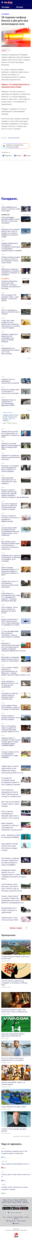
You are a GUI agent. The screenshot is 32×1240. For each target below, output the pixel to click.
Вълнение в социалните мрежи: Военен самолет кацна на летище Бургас (10, 659)
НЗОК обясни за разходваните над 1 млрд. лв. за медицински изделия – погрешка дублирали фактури (10, 597)
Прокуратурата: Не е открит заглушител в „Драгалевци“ (9, 910)
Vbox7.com (10, 1199)
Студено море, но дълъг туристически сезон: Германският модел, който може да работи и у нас (12, 769)
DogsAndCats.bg (23, 1199)
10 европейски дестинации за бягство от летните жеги (15, 958)
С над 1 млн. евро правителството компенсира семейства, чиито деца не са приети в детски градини (10, 324)
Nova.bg (19, 1202)
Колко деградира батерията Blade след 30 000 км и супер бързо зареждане (10, 220)
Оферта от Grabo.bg (6, 412)
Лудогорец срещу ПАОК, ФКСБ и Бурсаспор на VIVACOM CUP (12, 1035)
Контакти (27, 1217)
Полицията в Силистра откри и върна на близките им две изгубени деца (9, 696)
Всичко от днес (16, 928)
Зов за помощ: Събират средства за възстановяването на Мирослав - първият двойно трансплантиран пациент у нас (15, 671)
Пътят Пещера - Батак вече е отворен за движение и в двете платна (9, 610)
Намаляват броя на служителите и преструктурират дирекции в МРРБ (8, 402)
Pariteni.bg (3, 1202)
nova (4, 1157)
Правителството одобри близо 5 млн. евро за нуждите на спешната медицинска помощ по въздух (10, 233)
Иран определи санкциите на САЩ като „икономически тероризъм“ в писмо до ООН (11, 826)
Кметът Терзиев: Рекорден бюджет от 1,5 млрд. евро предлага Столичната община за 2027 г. (10, 571)
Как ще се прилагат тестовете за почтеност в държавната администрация (10, 518)
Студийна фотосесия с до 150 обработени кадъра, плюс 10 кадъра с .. (11, 419)
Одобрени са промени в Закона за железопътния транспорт (10, 457)
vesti (4, 1180)
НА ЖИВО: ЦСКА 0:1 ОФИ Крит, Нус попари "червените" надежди (14, 1188)
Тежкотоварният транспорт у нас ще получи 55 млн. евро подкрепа (9, 480)
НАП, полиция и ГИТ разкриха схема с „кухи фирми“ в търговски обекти (10, 297)
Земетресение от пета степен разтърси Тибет (9, 919)
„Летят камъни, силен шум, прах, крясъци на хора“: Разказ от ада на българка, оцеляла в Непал (11, 887)
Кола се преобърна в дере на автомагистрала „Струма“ (10, 312)
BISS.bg (12, 1201)
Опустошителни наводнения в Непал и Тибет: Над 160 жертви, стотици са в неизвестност (11, 793)
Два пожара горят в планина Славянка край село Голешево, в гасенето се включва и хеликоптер (10, 545)
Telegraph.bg (25, 1202)
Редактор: (4, 138)
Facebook (18, 155)
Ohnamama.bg (18, 1201)
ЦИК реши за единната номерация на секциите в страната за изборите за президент (10, 272)
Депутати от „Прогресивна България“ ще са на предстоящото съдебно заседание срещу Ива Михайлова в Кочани (13, 647)
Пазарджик (9, 198)
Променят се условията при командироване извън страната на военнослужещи (10, 468)
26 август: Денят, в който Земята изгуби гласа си (15, 1176)
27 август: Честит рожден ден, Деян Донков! (13, 1130)
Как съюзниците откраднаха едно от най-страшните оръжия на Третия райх (14, 1152)
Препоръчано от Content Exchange (21, 1136)
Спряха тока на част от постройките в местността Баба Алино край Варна (10, 584)
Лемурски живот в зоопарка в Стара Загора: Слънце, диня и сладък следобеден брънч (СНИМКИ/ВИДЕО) (10, 741)
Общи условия (23, 1230)
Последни (5, 7)
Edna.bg (9, 1202)
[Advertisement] (16, 176)
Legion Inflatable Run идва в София (13, 1107)
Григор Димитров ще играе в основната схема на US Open (10, 209)
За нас (4, 1217)
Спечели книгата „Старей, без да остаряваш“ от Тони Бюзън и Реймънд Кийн (14, 983)
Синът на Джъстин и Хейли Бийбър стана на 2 (15, 1164)
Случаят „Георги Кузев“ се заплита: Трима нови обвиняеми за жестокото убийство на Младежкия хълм (12, 899)
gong (4, 1193)
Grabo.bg (25, 1201)
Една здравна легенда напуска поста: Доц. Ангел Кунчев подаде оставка (9, 847)
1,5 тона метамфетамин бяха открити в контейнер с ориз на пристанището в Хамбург (10, 634)
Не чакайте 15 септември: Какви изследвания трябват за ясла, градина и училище (10, 781)
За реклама (9, 1217)
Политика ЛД (22, 1221)
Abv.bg (4, 1199)
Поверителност (12, 1221)
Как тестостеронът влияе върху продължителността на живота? (12, 1059)
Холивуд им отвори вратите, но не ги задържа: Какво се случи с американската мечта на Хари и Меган (13, 874)
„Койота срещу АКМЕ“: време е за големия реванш (13, 1083)
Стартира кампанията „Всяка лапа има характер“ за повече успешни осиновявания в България (10, 284)
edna (4, 1168)
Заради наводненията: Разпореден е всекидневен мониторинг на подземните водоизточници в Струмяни (11, 246)
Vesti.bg (14, 1202)
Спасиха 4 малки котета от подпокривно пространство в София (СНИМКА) (10, 754)
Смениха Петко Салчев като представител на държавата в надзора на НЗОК (10, 434)
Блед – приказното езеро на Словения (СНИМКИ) (10, 836)
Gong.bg (16, 1199)
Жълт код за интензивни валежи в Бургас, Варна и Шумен (10, 804)
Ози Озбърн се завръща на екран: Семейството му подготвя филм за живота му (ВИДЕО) (10, 861)
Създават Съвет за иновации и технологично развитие (10, 381)
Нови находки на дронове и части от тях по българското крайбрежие (9, 684)
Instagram (28, 155)
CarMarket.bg (6, 1201)
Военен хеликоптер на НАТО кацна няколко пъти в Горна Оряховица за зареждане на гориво (10, 622)
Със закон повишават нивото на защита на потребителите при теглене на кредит (9, 506)
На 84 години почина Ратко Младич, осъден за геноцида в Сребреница (10, 707)
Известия (17, 1223)
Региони (19, 7)
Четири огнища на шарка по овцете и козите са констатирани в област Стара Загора (10, 259)
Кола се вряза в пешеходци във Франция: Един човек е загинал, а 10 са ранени (10, 814)
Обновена (3, 50)
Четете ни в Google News (16, 1212)
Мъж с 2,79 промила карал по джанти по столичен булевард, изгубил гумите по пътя (10, 728)
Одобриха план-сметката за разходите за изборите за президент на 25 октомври (10, 558)
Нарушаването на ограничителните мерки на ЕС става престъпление (10, 351)
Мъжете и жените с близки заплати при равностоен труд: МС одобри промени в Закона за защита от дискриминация (15, 493)
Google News (8, 155)
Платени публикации (18, 1217)
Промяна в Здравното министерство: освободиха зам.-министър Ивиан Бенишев (9, 338)
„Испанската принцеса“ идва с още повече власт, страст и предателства (14, 1011)
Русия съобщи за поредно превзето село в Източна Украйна (10, 717)
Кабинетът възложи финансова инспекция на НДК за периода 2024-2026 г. (10, 446)
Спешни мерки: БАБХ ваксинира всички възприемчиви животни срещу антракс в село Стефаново (10, 531)
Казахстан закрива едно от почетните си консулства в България (10, 391)
